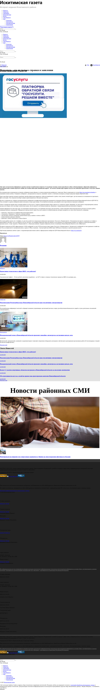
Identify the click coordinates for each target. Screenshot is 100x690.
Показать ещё (3, 345)
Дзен (88, 65)
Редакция (3, 245)
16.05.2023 (3, 66)
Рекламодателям (10, 23)
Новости (5, 10)
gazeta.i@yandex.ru (5, 532)
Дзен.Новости (7, 17)
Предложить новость (6, 27)
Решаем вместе (13, 235)
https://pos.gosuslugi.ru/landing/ (87, 192)
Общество (6, 12)
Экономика (6, 13)
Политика (9, 20)
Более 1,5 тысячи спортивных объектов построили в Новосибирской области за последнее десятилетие (35, 370)
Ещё (4, 19)
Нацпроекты (9, 21)
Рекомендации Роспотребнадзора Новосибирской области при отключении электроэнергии (31, 302)
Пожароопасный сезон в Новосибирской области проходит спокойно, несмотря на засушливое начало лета (36, 335)
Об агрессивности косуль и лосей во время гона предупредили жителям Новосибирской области (33, 376)
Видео (4, 16)
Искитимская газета (9, 682)
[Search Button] (15, 51)
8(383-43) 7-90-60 (4, 503)
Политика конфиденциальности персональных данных (14, 490)
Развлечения (9, 24)
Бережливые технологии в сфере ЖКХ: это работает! (18, 271)
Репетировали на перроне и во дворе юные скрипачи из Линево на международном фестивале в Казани (35, 457)
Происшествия (7, 14)
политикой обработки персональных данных (83, 685)
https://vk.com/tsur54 (76, 230)
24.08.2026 (3, 354)
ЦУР (18, 235)
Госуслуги (6, 235)
